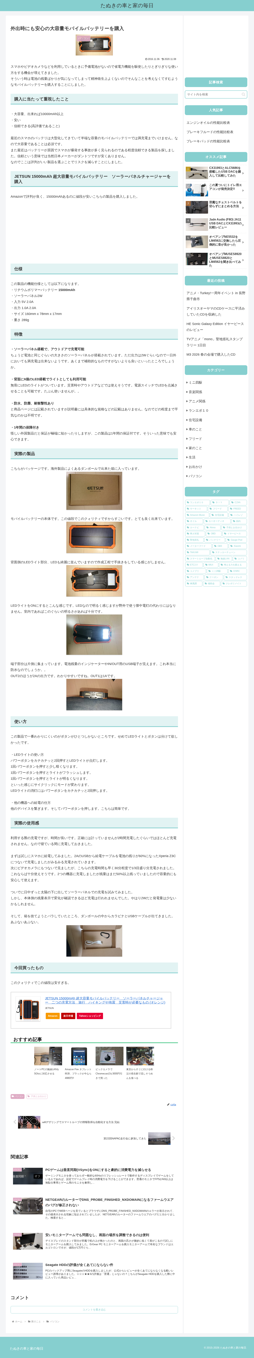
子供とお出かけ (38, 1096)
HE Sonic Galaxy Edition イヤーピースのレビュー (215, 327)
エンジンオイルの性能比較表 (208, 123)
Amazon (52, 1015)
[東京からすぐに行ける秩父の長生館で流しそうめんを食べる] (140, 1057)
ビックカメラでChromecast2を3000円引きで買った (109, 1073)
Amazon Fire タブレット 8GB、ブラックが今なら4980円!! (78, 1073)
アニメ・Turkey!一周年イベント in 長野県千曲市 (216, 296)
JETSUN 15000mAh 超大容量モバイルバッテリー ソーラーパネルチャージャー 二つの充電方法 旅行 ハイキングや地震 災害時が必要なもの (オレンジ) (105, 1000)
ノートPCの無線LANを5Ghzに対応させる (46, 1071)
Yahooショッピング (90, 1015)
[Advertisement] (94, 232)
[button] (243, 94)
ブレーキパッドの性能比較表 (208, 141)
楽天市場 (68, 1015)
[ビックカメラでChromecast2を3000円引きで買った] (109, 1057)
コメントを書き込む (94, 1309)
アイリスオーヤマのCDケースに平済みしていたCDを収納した (216, 311)
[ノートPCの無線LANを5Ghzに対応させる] (48, 1057)
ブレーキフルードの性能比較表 (210, 132)
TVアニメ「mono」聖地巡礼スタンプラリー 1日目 (215, 342)
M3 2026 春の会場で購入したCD (211, 354)
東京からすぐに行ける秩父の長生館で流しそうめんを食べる (139, 1073)
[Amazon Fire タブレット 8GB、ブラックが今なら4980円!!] (79, 1060)
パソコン (19, 1096)
